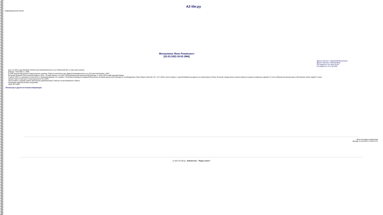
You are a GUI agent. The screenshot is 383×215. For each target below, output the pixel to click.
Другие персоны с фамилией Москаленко (332, 61)
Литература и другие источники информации (23, 87)
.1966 (186, 56)
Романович (187, 53)
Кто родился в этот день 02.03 (328, 64)
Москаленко (166, 53)
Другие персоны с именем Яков (328, 63)
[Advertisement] (64, 27)
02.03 (167, 56)
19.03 (180, 56)
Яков (177, 53)
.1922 (173, 56)
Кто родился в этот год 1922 (327, 66)
